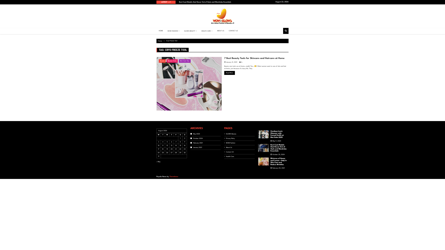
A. (242, 62)
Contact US (233, 31)
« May (158, 161)
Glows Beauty (189, 31)
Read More (229, 73)
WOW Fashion (173, 31)
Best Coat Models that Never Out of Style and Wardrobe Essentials (205, 2)
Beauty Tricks (172, 61)
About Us (220, 31)
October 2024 (198, 138)
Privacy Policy (230, 138)
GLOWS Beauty (231, 134)
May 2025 (196, 134)
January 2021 (197, 147)
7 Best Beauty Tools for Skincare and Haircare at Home (254, 58)
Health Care (206, 31)
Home (161, 31)
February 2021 (198, 143)
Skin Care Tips (184, 61)
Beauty (162, 61)
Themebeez (173, 177)
